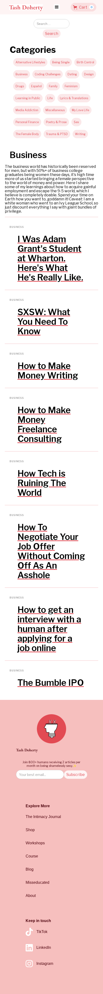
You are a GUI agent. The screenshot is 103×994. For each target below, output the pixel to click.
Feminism (71, 86)
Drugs (20, 86)
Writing (80, 134)
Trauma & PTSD (57, 134)
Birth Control (85, 62)
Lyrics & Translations (74, 98)
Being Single (60, 62)
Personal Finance (27, 122)
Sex (76, 122)
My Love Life (80, 110)
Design (89, 74)
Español (36, 86)
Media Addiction (27, 110)
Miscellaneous (55, 110)
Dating (72, 74)
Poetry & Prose (56, 122)
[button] (57, 7)
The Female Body (27, 134)
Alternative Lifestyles (30, 62)
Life (50, 98)
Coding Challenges (47, 74)
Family (53, 86)
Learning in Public (28, 98)
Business (22, 74)
